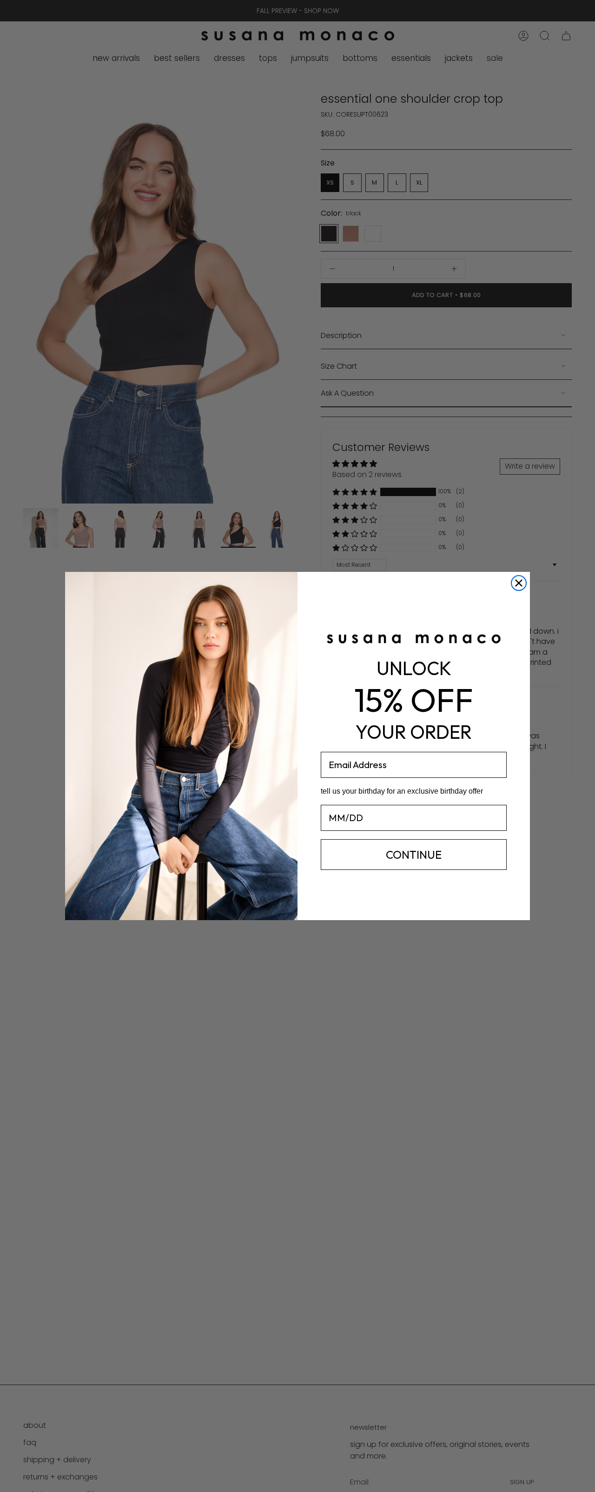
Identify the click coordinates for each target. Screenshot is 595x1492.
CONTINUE (414, 855)
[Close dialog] (518, 583)
